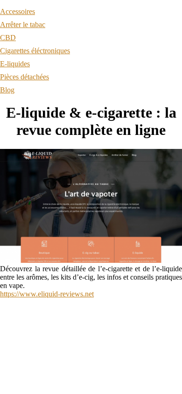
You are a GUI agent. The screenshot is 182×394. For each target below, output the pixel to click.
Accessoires (17, 11)
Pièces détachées (24, 77)
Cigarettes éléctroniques (35, 51)
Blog (7, 90)
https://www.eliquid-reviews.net (47, 294)
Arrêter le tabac (22, 24)
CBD (8, 38)
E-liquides (15, 64)
